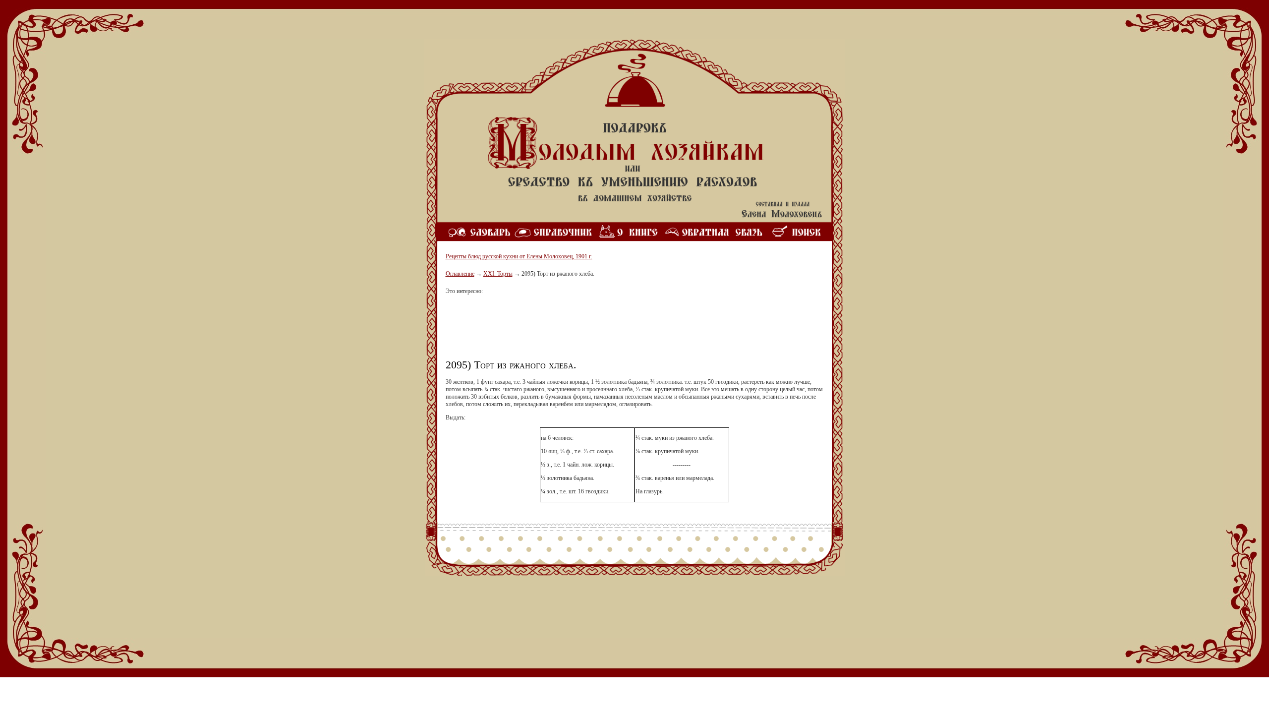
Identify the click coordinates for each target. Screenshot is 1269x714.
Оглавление (460, 273)
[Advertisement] (634, 330)
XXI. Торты (498, 273)
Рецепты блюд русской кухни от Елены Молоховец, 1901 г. (519, 256)
